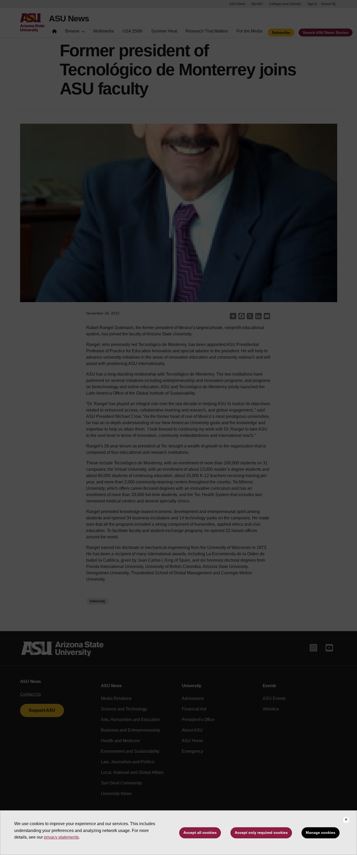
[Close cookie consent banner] (346, 820)
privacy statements (61, 837)
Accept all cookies (200, 832)
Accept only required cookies (261, 832)
